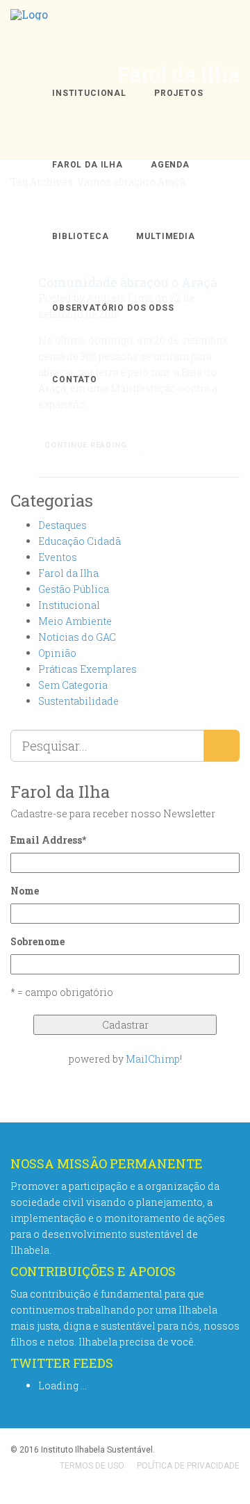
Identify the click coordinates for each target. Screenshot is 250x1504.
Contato (74, 379)
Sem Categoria (73, 685)
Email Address (48, 840)
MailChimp (153, 1058)
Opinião (57, 653)
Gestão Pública (73, 589)
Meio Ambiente (75, 621)
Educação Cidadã (79, 541)
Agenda (170, 165)
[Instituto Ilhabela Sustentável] (29, 29)
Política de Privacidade (188, 1466)
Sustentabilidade (78, 701)
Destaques (62, 525)
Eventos (57, 557)
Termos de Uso (92, 1466)
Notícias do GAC (77, 637)
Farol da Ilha (87, 165)
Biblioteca (80, 236)
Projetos (178, 93)
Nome (24, 890)
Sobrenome (37, 941)
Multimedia (165, 236)
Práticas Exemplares (87, 669)
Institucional (89, 93)
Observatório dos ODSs (113, 308)
